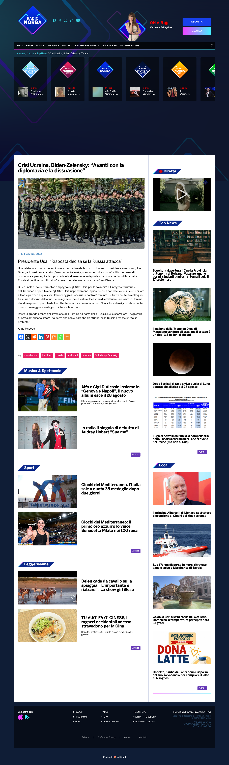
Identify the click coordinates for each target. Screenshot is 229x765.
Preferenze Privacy (107, 737)
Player (78, 712)
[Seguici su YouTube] (78, 21)
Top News (42, 53)
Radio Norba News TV (87, 46)
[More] (67, 337)
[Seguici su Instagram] (65, 21)
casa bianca (31, 355)
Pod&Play (53, 46)
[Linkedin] (41, 337)
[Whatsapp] (60, 337)
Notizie (40, 46)
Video (105, 712)
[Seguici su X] (60, 21)
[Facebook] (21, 337)
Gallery (67, 46)
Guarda (197, 31)
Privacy (85, 737)
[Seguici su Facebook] (54, 21)
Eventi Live (140, 712)
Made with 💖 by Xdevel (114, 757)
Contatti (143, 737)
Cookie (127, 737)
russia (59, 355)
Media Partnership (144, 722)
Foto (105, 717)
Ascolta (197, 22)
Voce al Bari (110, 46)
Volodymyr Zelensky (106, 355)
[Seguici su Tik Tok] (71, 21)
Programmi (80, 717)
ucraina (86, 355)
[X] (28, 337)
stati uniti (73, 355)
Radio (29, 46)
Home (20, 46)
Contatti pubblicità (145, 717)
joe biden (47, 355)
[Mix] (54, 337)
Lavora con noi (110, 722)
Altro (135, 454)
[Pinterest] (47, 337)
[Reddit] (34, 337)
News (77, 722)
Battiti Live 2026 (129, 46)
